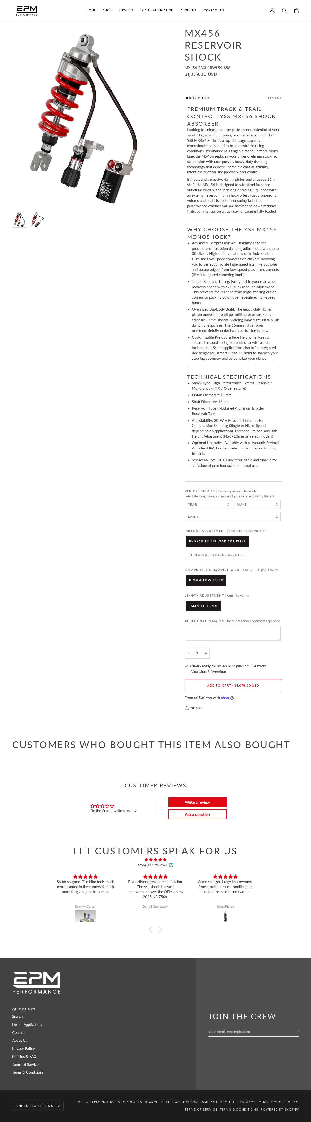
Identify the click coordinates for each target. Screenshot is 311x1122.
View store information (208, 671)
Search (17, 1016)
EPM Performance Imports (107, 1102)
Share (196, 708)
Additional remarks (233, 621)
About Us (19, 1040)
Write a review (197, 802)
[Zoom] (84, 118)
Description (197, 97)
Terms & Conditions (28, 1072)
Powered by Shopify (280, 1109)
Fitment (274, 97)
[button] (107, 10)
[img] (155, 859)
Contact (18, 1033)
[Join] (295, 1031)
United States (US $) (35, 1106)
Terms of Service (25, 1064)
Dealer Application (27, 1025)
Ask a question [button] (197, 814)
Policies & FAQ (24, 1056)
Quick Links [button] (23, 1009)
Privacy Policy (23, 1048)
